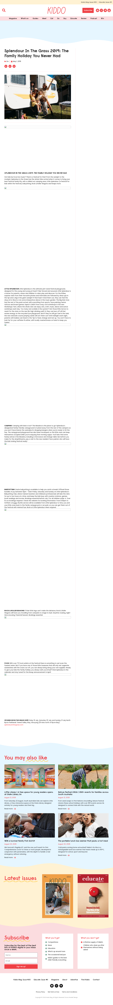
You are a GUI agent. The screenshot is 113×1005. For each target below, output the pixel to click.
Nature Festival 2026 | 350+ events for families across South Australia (83, 793)
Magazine (13, 18)
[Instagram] (101, 10)
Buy (65, 18)
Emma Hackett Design (71, 997)
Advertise (74, 980)
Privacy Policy (40, 992)
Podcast (93, 18)
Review (83, 18)
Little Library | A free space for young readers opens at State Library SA (28, 793)
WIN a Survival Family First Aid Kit (19, 841)
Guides (35, 18)
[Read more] (15, 809)
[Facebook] (97, 10)
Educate (73, 18)
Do (58, 18)
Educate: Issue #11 (105, 2)
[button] (5, 66)
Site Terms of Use (53, 992)
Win (102, 18)
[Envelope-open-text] (109, 10)
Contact (96, 980)
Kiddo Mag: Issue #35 (89, 2)
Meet (44, 18)
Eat (52, 18)
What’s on (25, 18)
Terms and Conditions (69, 992)
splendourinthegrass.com (13, 725)
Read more (8, 809)
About (64, 980)
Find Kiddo (85, 980)
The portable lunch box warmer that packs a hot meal (83, 841)
